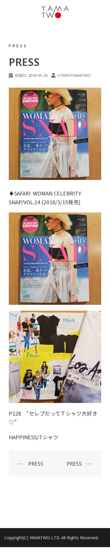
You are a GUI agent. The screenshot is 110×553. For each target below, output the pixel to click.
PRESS (18, 45)
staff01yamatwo (74, 75)
